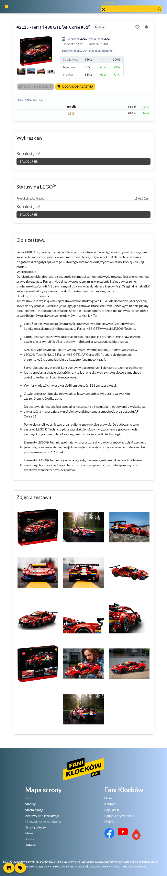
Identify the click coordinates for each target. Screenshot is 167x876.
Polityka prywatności (119, 815)
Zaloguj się (28, 161)
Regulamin (111, 810)
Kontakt (110, 804)
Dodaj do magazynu (77, 86)
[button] (9, 868)
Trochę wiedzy (35, 827)
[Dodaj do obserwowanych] (137, 27)
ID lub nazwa (107, 2)
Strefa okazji (34, 810)
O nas (108, 798)
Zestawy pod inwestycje (42, 815)
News (29, 833)
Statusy (30, 804)
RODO (109, 821)
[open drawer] (6, 6)
